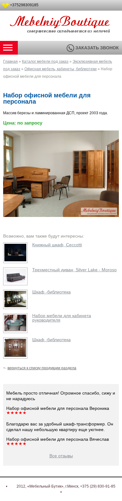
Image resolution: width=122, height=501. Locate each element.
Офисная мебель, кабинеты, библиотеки (60, 69)
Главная (10, 61)
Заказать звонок (96, 47)
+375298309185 (24, 5)
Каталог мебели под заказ (45, 61)
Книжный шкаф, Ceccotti (57, 244)
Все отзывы (61, 455)
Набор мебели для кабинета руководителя (61, 317)
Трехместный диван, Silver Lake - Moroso (74, 269)
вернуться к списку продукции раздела (42, 368)
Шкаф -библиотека (51, 291)
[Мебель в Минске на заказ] (61, 30)
